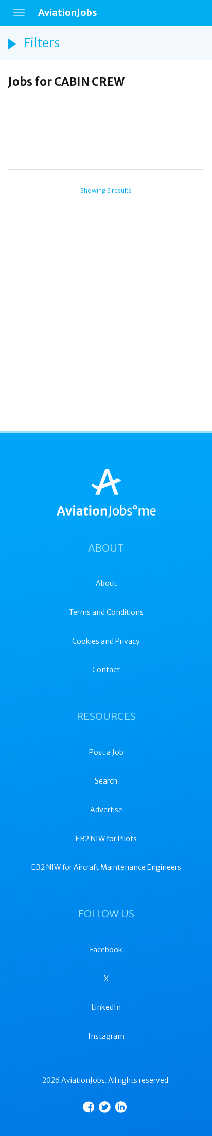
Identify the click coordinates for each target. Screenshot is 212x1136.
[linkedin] (121, 1107)
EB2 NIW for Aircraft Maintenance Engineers (106, 867)
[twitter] (105, 1107)
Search (106, 781)
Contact (106, 669)
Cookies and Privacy (106, 641)
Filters (42, 42)
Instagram (106, 1036)
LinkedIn (106, 1007)
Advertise (106, 809)
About (106, 583)
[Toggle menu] (19, 13)
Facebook (106, 949)
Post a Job (106, 752)
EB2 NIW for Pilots (106, 838)
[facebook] (89, 1107)
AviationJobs (67, 13)
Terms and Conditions (106, 612)
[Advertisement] (106, 136)
